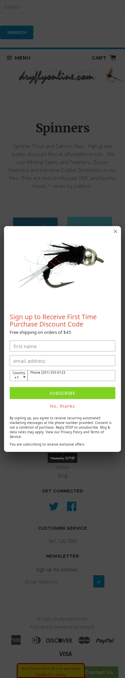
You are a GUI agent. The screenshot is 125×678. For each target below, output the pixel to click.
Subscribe (62, 393)
